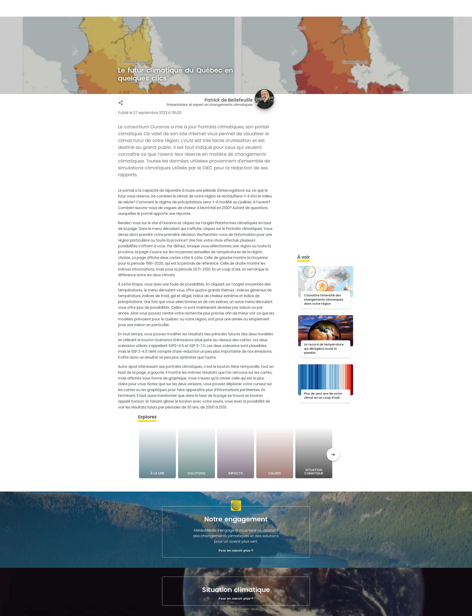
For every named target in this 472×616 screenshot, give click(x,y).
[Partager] (120, 102)
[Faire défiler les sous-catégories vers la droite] (333, 454)
